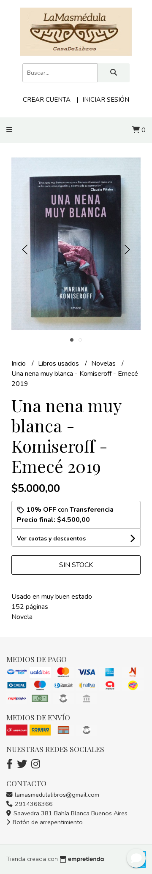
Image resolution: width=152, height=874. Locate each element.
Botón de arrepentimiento (47, 822)
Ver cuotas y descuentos (51, 539)
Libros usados (59, 363)
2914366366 (33, 804)
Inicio (19, 363)
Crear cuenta (47, 99)
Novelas (104, 363)
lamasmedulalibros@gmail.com (56, 794)
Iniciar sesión (105, 99)
